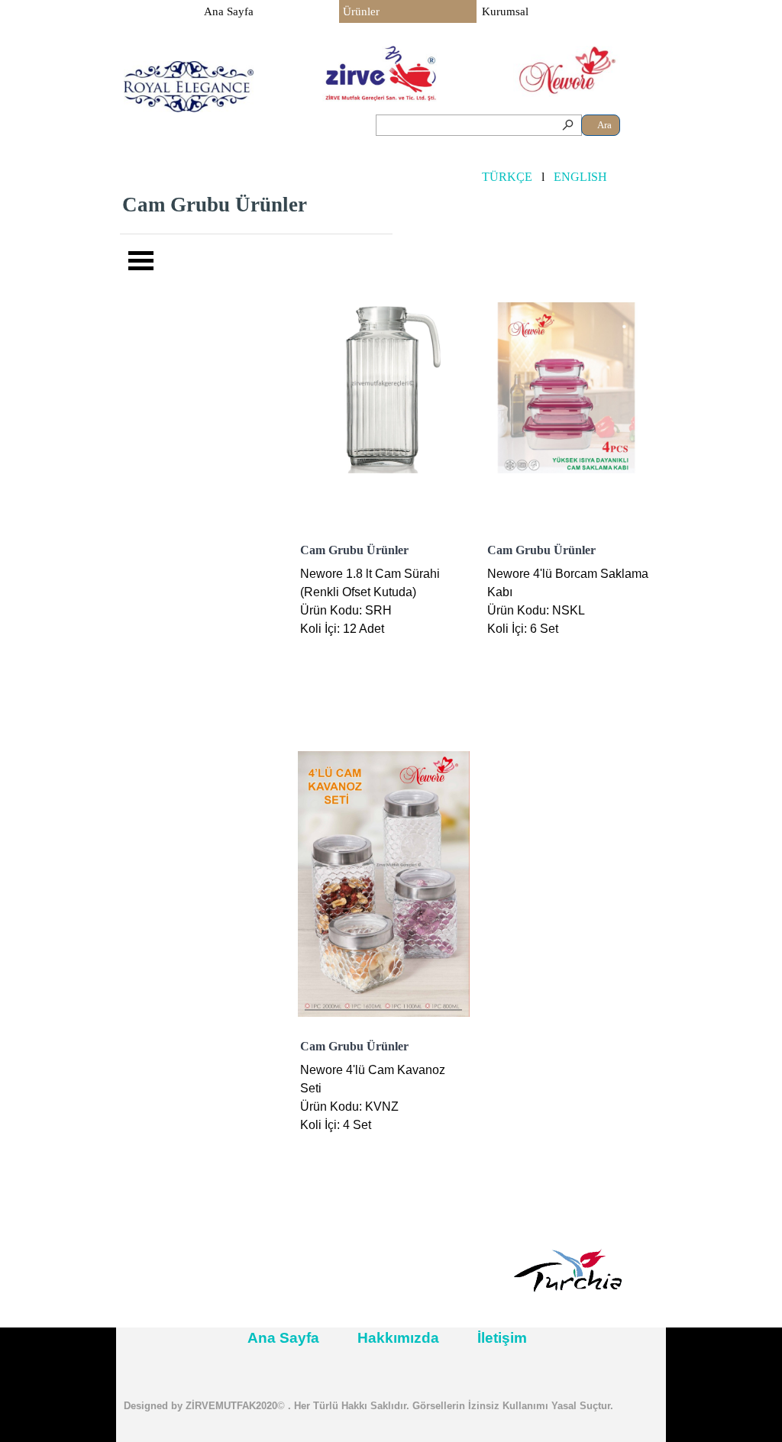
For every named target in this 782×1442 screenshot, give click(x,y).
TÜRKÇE (507, 176)
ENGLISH (580, 176)
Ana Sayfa (229, 11)
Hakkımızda (398, 1338)
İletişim (502, 1338)
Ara (604, 125)
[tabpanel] (256, 204)
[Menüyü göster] (141, 260)
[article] (383, 485)
